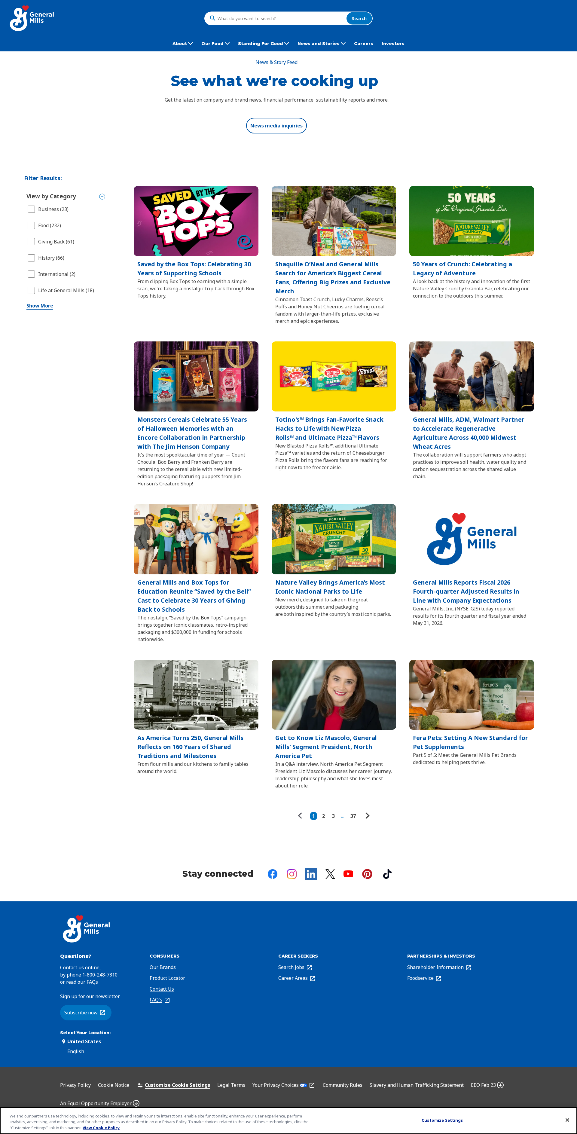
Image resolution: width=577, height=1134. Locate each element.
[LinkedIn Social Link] (311, 874)
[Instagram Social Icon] (292, 874)
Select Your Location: (85, 1032)
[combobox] (280, 18)
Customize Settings (442, 1120)
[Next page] (367, 816)
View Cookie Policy (101, 1127)
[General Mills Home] (32, 18)
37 (353, 816)
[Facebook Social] (272, 874)
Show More (39, 305)
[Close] (567, 1119)
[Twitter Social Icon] (330, 874)
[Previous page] (301, 816)
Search (359, 18)
